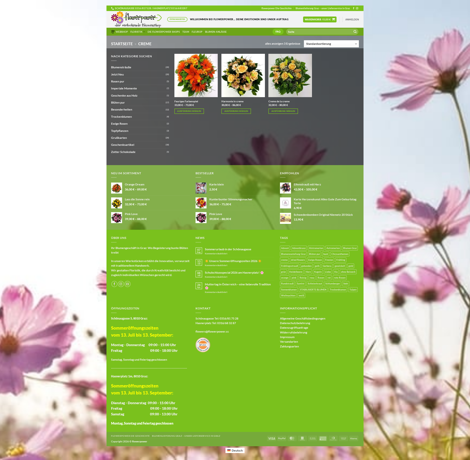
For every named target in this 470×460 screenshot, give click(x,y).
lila (336, 271)
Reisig (303, 277)
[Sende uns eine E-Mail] (127, 284)
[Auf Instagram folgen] (357, 8)
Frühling (340, 259)
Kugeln (318, 271)
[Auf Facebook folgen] (353, 8)
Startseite (122, 44)
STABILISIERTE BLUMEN (313, 289)
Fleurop (197, 31)
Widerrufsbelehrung (293, 332)
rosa (312, 277)
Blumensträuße (121, 67)
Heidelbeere (295, 271)
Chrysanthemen (339, 253)
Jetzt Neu (117, 74)
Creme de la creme (279, 101)
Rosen (321, 277)
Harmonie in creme (232, 101)
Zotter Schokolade (123, 152)
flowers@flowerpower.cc (212, 331)
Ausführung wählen (189, 111)
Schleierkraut (315, 283)
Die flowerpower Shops (164, 31)
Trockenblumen (121, 116)
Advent (285, 248)
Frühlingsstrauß (289, 265)
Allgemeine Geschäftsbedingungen (302, 318)
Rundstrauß (287, 283)
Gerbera (327, 265)
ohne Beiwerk (348, 271)
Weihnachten (288, 295)
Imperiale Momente (124, 88)
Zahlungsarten (289, 346)
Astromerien (333, 248)
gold (350, 265)
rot (329, 277)
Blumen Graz (350, 248)
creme (284, 259)
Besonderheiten (121, 109)
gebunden (306, 265)
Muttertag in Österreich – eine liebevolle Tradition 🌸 (238, 285)
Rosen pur (117, 81)
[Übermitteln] (355, 32)
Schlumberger (332, 283)
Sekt (345, 283)
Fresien (329, 259)
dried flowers (298, 259)
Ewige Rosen (119, 123)
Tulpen (353, 289)
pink (294, 277)
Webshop (122, 31)
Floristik (136, 31)
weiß (301, 295)
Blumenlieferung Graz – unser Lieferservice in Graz (323, 8)
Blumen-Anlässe (216, 31)
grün (283, 271)
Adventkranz (299, 248)
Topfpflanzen (119, 130)
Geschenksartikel (122, 144)
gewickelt (340, 265)
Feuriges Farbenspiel (186, 101)
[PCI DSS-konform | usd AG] (203, 344)
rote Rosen (340, 277)
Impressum (287, 337)
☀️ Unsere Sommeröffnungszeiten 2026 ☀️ (233, 261)
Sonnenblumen (289, 289)
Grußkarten (119, 137)
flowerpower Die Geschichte (276, 8)
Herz (308, 271)
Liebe (328, 271)
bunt (325, 253)
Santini (300, 283)
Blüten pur (118, 102)
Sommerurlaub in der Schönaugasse (228, 249)
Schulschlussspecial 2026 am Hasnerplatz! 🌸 (234, 272)
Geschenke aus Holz (124, 95)
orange (284, 277)
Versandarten (289, 341)
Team (185, 31)
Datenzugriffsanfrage (294, 327)
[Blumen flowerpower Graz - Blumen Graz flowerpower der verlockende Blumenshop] (136, 19)
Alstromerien (316, 248)
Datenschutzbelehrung (295, 323)
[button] (320, 19)
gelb (317, 265)
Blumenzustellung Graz (293, 253)
